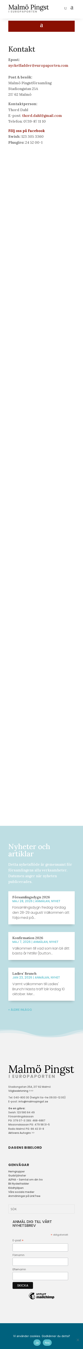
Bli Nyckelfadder (18, 1183)
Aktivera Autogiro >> (21, 1133)
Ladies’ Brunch (24, 973)
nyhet (55, 901)
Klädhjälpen (16, 1188)
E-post (18, 1240)
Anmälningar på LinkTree (24, 1196)
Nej (47, 1342)
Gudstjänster (17, 1175)
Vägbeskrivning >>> (20, 1091)
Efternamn (19, 1269)
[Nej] (78, 1340)
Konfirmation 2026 (27, 938)
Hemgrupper (16, 1171)
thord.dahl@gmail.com (42, 115)
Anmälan (42, 901)
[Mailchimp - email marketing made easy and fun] (41, 1299)
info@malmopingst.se (33, 1101)
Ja (37, 1342)
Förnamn (18, 1255)
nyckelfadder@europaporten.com (38, 65)
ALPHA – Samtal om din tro (25, 1179)
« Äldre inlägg (20, 1010)
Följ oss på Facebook (26, 130)
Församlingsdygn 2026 (31, 897)
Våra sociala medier (21, 1192)
